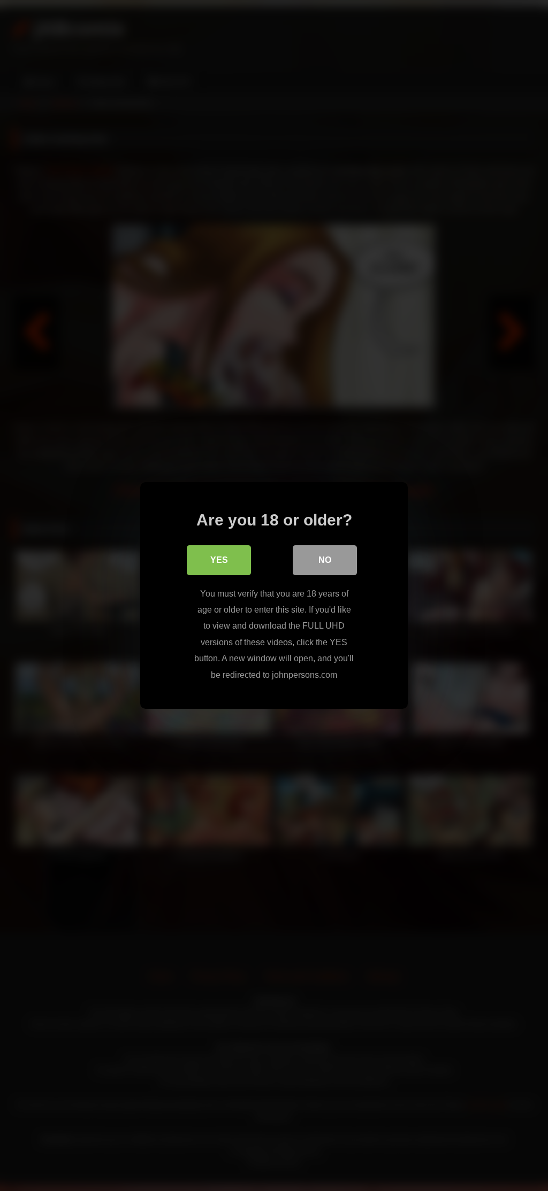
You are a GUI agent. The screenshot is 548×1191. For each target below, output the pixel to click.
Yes (219, 559)
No (324, 559)
